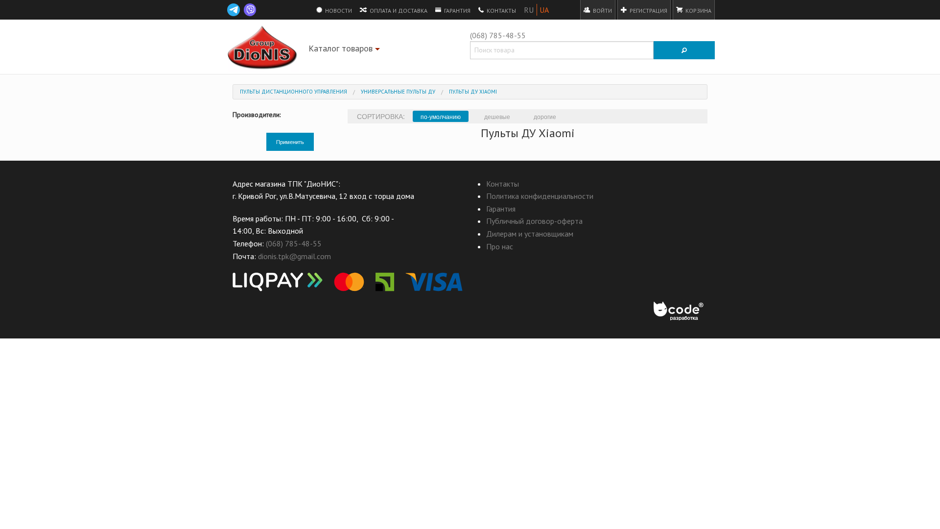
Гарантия (456, 10)
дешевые (497, 116)
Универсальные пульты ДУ (398, 91)
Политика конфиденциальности (539, 196)
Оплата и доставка (397, 10)
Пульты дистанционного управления (293, 91)
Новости (338, 10)
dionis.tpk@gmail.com (294, 256)
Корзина (697, 10)
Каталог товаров (345, 50)
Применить (290, 141)
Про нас (499, 246)
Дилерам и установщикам (529, 234)
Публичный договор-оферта (534, 221)
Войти (601, 10)
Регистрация (647, 10)
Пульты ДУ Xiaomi (473, 91)
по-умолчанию (441, 116)
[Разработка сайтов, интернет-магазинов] (679, 311)
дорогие (545, 116)
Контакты (500, 10)
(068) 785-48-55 (498, 35)
